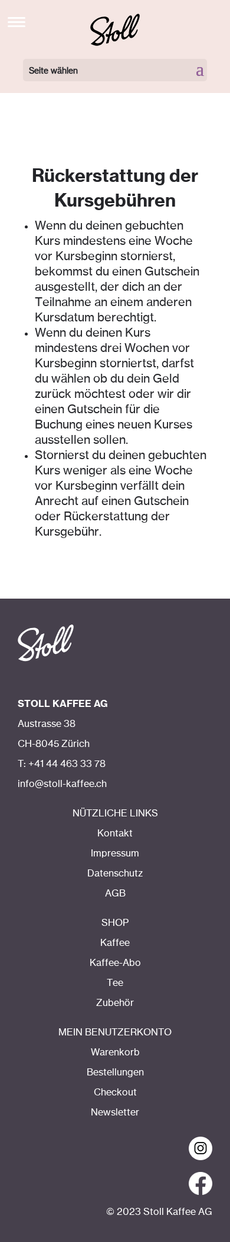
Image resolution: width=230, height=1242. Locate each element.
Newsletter (115, 1112)
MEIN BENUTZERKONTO (115, 1032)
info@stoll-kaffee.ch (62, 784)
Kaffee (115, 943)
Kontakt (115, 833)
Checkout (115, 1092)
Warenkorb (115, 1052)
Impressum (115, 853)
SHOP (115, 923)
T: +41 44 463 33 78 (62, 764)
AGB (115, 893)
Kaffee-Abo (115, 963)
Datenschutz (115, 873)
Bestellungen (115, 1072)
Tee (115, 983)
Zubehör (115, 1003)
